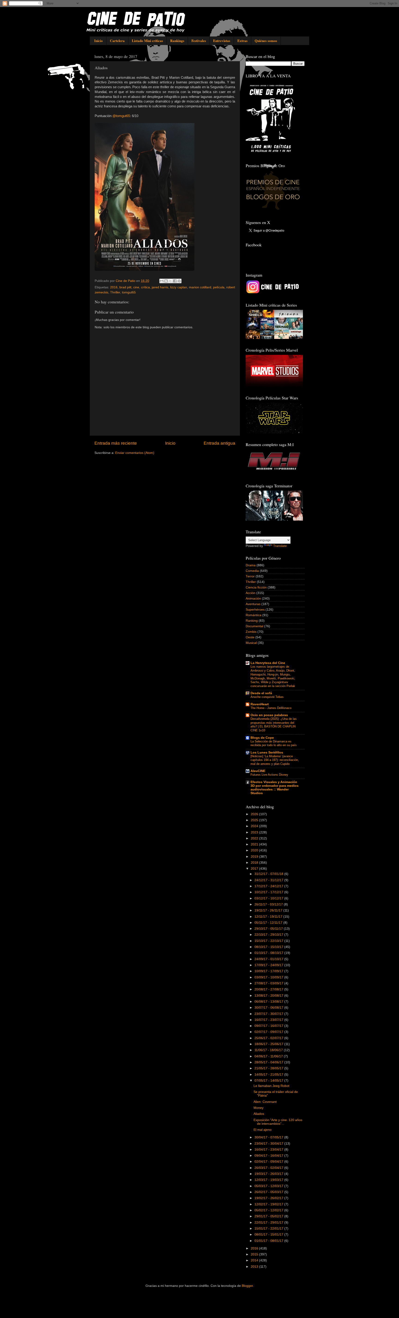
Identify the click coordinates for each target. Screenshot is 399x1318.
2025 (255, 820)
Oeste (250, 637)
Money (258, 1108)
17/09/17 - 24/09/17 (269, 965)
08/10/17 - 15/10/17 (269, 947)
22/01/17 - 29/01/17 (269, 1222)
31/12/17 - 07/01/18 (269, 874)
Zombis (251, 631)
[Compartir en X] (170, 281)
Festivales (198, 40)
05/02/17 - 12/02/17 (269, 1210)
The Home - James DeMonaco (271, 708)
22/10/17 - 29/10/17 (269, 934)
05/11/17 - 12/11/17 (268, 922)
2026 (255, 814)
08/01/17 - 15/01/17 (269, 1234)
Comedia (252, 571)
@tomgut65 (121, 116)
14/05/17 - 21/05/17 (269, 1074)
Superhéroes (255, 609)
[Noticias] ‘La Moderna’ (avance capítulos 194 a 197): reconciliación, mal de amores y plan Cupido (275, 760)
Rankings (177, 40)
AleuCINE (258, 771)
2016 (114, 287)
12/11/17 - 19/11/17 (268, 916)
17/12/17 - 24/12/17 (269, 886)
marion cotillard (200, 287)
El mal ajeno (263, 1129)
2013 (255, 1266)
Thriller (115, 292)
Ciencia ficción (256, 587)
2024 (255, 826)
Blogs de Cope (262, 737)
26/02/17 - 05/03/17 (269, 1192)
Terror (250, 576)
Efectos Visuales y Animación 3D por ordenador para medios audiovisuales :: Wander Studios (275, 787)
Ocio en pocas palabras (269, 715)
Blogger (247, 1286)
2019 (255, 856)
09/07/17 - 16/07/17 (269, 1026)
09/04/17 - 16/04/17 (269, 1155)
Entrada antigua (219, 443)
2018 (255, 862)
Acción (250, 593)
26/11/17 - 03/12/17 (269, 904)
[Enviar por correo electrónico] (161, 281)
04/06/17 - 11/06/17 (269, 1056)
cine (136, 287)
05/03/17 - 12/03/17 (269, 1186)
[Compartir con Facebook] (174, 281)
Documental (254, 626)
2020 (255, 850)
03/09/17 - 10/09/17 (269, 977)
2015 (255, 1254)
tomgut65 (129, 292)
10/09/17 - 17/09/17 (269, 971)
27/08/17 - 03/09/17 (269, 983)
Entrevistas (221, 40)
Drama (251, 565)
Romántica (253, 615)
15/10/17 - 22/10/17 (269, 941)
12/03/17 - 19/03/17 (269, 1180)
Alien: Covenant (265, 1102)
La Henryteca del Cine (268, 663)
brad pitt (125, 287)
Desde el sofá (261, 693)
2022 (255, 838)
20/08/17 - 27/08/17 (269, 989)
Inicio (98, 40)
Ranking (252, 620)
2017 (255, 868)
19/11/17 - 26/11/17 (268, 910)
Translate (280, 546)
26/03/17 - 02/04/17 (269, 1168)
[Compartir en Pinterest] (179, 281)
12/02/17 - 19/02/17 (269, 1204)
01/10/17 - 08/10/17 (269, 953)
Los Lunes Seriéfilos (267, 752)
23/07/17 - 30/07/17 (269, 1014)
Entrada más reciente (115, 443)
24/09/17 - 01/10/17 (269, 959)
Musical (251, 643)
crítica (145, 287)
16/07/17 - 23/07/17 (269, 1020)
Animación (253, 598)
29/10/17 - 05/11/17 (269, 928)
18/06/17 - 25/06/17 (269, 1044)
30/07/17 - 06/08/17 (269, 1007)
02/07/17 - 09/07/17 (269, 1032)
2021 (255, 844)
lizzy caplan (178, 287)
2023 (255, 832)
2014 (255, 1260)
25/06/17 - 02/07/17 (269, 1038)
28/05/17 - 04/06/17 (269, 1062)
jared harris (160, 287)
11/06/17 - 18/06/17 (269, 1050)
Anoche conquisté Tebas (267, 697)
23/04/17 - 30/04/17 (269, 1143)
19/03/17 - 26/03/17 (269, 1174)
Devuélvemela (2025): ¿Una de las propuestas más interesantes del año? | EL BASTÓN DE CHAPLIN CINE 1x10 (274, 724)
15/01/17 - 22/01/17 (269, 1228)
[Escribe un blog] (166, 281)
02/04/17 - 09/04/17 (269, 1161)
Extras (242, 40)
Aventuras (253, 604)
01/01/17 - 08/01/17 (269, 1241)
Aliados (259, 1114)
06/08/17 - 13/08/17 (269, 1001)
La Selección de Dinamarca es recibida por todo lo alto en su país (274, 743)
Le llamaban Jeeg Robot (271, 1086)
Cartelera (117, 40)
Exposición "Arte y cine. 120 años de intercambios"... (278, 1121)
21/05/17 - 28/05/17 (269, 1068)
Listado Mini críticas (147, 40)
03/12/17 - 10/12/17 (269, 898)
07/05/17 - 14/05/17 (269, 1080)
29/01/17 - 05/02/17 (269, 1216)
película (218, 287)
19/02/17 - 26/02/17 (269, 1198)
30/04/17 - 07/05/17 (269, 1137)
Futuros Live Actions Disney (269, 774)
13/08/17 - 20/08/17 (269, 995)
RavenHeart (260, 704)
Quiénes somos (266, 40)
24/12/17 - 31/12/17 (269, 880)
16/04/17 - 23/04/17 (269, 1149)
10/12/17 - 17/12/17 (269, 892)
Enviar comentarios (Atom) (134, 453)
